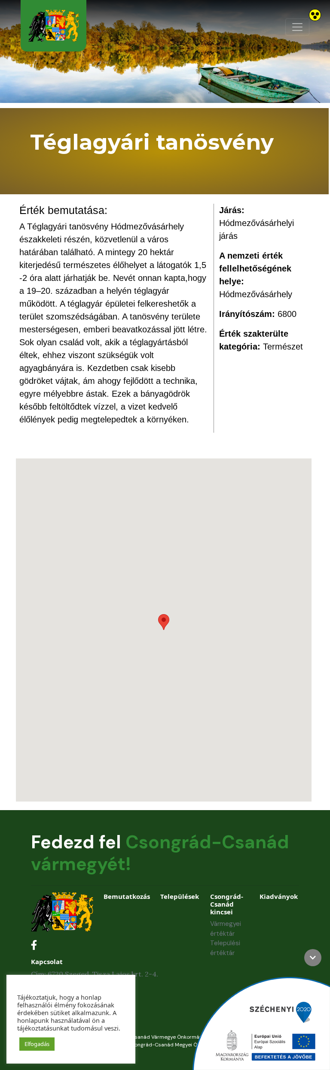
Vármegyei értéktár (225, 928)
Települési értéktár (225, 948)
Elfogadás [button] (36, 1044)
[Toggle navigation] (297, 27)
